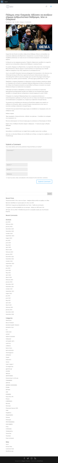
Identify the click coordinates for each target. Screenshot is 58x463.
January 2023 (9, 254)
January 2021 (9, 309)
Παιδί (7, 410)
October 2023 (9, 233)
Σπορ (7, 426)
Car (7, 329)
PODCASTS (8, 359)
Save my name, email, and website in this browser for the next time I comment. (28, 177)
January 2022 (9, 282)
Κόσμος (22, 22)
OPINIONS (8, 355)
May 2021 (8, 300)
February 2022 (9, 279)
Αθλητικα (8, 373)
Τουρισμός (8, 435)
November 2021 (10, 286)
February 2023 (9, 252)
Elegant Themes (26, 461)
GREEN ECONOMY (10, 336)
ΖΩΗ (7, 392)
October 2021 (9, 289)
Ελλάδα (7, 387)
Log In (6, 1)
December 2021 (10, 284)
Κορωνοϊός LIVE (9, 396)
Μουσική (8, 403)
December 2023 (10, 229)
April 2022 (8, 275)
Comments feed (10, 449)
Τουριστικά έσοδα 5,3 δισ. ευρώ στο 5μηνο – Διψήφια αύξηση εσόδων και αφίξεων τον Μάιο (27, 200)
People (7, 357)
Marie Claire (9, 348)
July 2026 (8, 222)
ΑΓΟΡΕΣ (8, 371)
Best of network (10, 322)
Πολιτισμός (8, 419)
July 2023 (8, 240)
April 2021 (8, 302)
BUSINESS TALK (10, 327)
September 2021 (10, 291)
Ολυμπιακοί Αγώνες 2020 (12, 408)
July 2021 (8, 295)
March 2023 (9, 249)
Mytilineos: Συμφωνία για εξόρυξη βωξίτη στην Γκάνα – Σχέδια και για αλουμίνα (25, 205)
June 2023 (8, 242)
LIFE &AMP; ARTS (10, 341)
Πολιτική (8, 417)
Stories (7, 362)
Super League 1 (10, 364)
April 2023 (8, 247)
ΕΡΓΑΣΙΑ (8, 389)
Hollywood (8, 339)
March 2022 (9, 277)
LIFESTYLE (8, 343)
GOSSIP (8, 334)
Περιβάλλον (8, 412)
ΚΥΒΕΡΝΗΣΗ (9, 401)
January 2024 (9, 226)
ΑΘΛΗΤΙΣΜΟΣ (9, 375)
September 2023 (10, 235)
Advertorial (8, 320)
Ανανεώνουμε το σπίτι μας (12, 378)
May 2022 (8, 272)
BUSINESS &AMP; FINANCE (12, 325)
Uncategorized (9, 366)
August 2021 (9, 293)
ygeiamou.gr (9, 369)
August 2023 (9, 238)
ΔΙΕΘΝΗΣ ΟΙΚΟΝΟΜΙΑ (11, 385)
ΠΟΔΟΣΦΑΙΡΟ (9, 415)
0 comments (28, 22)
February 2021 (9, 307)
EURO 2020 (8, 332)
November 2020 (10, 314)
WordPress (40, 461)
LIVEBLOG (8, 345)
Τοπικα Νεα (8, 433)
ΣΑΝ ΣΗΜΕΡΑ (9, 424)
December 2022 (10, 256)
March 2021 (9, 305)
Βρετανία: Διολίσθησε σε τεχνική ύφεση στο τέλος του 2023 (20, 202)
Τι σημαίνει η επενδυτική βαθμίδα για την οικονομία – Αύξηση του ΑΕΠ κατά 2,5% (25, 207)
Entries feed (9, 446)
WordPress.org (9, 451)
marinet (9, 22)
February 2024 (9, 224)
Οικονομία (8, 405)
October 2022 (9, 261)
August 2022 (9, 265)
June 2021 (8, 298)
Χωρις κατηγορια (10, 438)
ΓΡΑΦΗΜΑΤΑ (9, 380)
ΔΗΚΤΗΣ (8, 382)
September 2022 (10, 263)
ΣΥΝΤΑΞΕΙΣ (9, 429)
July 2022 (8, 268)
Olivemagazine (9, 352)
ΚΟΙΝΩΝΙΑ (8, 394)
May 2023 (8, 245)
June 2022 (8, 270)
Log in (7, 444)
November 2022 (10, 259)
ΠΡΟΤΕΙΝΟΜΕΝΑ (10, 422)
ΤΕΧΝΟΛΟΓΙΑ (9, 431)
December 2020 (10, 312)
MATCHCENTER (10, 350)
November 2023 (10, 231)
